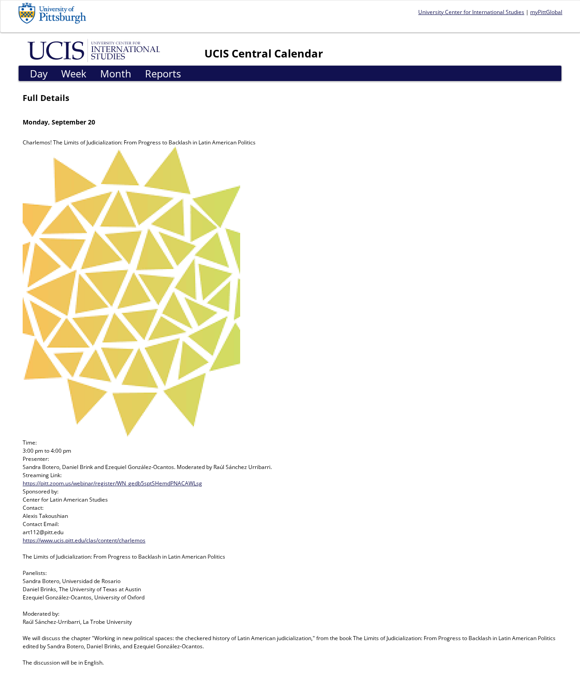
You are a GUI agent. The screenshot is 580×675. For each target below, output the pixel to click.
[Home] (95, 49)
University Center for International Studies (471, 12)
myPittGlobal (546, 12)
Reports (163, 73)
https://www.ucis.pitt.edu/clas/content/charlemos (84, 540)
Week (74, 73)
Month (115, 73)
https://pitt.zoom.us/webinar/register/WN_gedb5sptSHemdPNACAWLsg (112, 483)
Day (39, 73)
